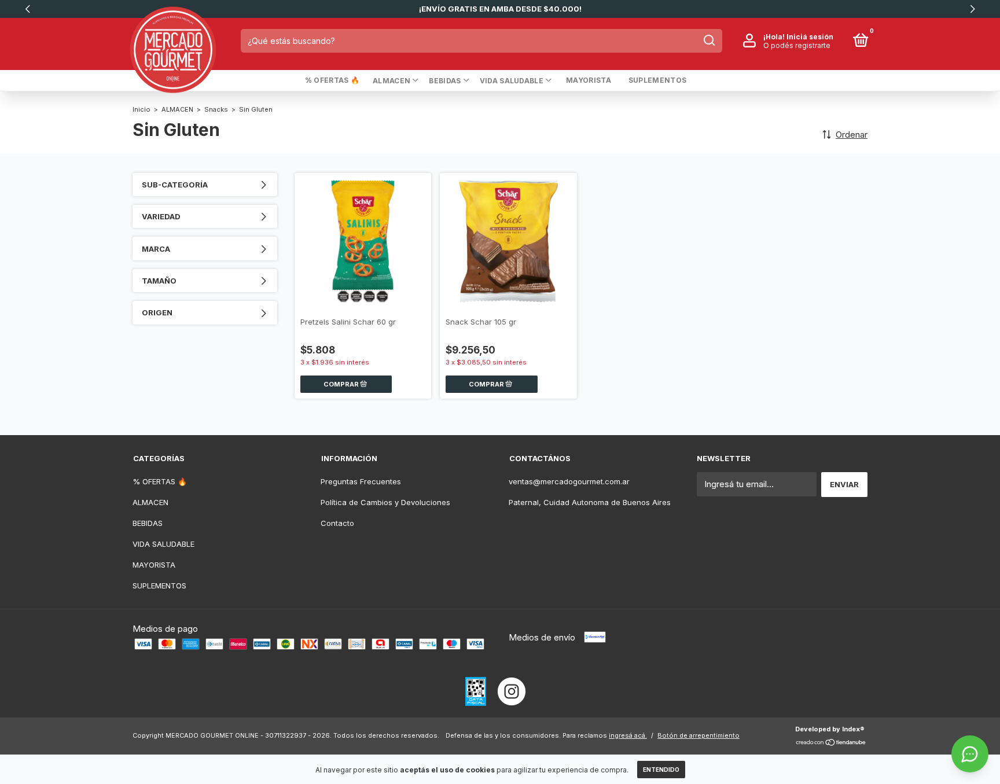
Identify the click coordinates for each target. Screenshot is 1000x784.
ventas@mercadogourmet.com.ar (569, 481)
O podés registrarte (796, 45)
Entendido (661, 769)
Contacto (337, 523)
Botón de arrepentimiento (698, 735)
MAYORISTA (588, 80)
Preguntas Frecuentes (361, 481)
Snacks (216, 109)
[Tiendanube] (831, 743)
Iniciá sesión (809, 36)
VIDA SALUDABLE (511, 80)
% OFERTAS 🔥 (332, 80)
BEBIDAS (445, 80)
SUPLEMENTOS (657, 80)
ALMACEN (391, 80)
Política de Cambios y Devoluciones (385, 502)
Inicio (141, 109)
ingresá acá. (628, 735)
